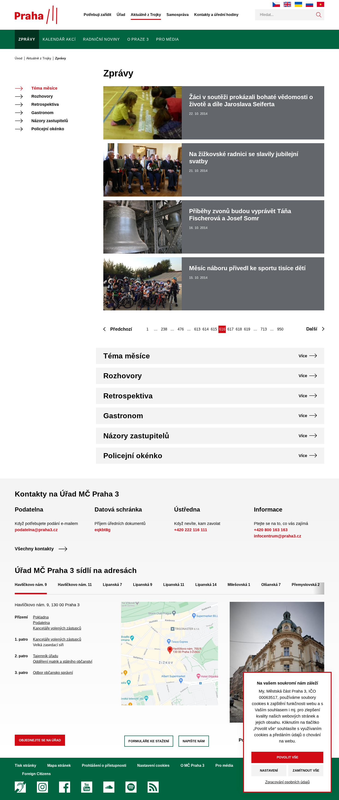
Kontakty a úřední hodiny (216, 15)
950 (280, 329)
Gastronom (42, 113)
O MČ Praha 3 (192, 765)
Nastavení (269, 770)
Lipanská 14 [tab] (206, 585)
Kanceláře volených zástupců (57, 628)
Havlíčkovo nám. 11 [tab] (75, 585)
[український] (298, 4)
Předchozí (121, 329)
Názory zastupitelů (49, 121)
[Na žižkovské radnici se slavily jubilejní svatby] (213, 170)
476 (181, 329)
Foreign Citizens (36, 774)
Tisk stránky (25, 765)
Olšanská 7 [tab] (271, 585)
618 (239, 329)
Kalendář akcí (59, 39)
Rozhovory (42, 96)
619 (247, 329)
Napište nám (194, 741)
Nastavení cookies (153, 765)
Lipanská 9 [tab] (142, 585)
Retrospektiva (45, 104)
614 (205, 329)
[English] (287, 4)
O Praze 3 (138, 39)
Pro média (167, 39)
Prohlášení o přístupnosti (104, 765)
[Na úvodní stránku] (36, 15)
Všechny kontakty (34, 549)
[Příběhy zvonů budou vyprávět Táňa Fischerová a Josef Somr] (213, 227)
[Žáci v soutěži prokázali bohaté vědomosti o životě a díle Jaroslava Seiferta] (213, 112)
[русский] (309, 4)
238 (164, 329)
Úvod (18, 58)
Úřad (121, 15)
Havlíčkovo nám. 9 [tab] (31, 585)
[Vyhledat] (318, 14)
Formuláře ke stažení (148, 741)
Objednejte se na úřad (40, 740)
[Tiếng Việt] (320, 4)
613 (197, 329)
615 (214, 329)
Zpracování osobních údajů (287, 782)
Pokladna (41, 617)
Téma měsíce (44, 88)
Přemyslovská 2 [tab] (306, 585)
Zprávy (26, 39)
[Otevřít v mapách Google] (169, 653)
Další (311, 328)
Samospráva (178, 15)
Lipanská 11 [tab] (173, 585)
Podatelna (41, 623)
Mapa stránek (59, 765)
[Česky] (276, 4)
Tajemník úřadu (45, 656)
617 (230, 329)
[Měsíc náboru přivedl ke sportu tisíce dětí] (213, 284)
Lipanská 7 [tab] (112, 585)
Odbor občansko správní (53, 673)
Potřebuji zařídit (97, 15)
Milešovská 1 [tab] (239, 585)
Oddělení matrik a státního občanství (62, 662)
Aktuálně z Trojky (146, 15)
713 (264, 329)
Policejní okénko (47, 129)
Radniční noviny (101, 39)
